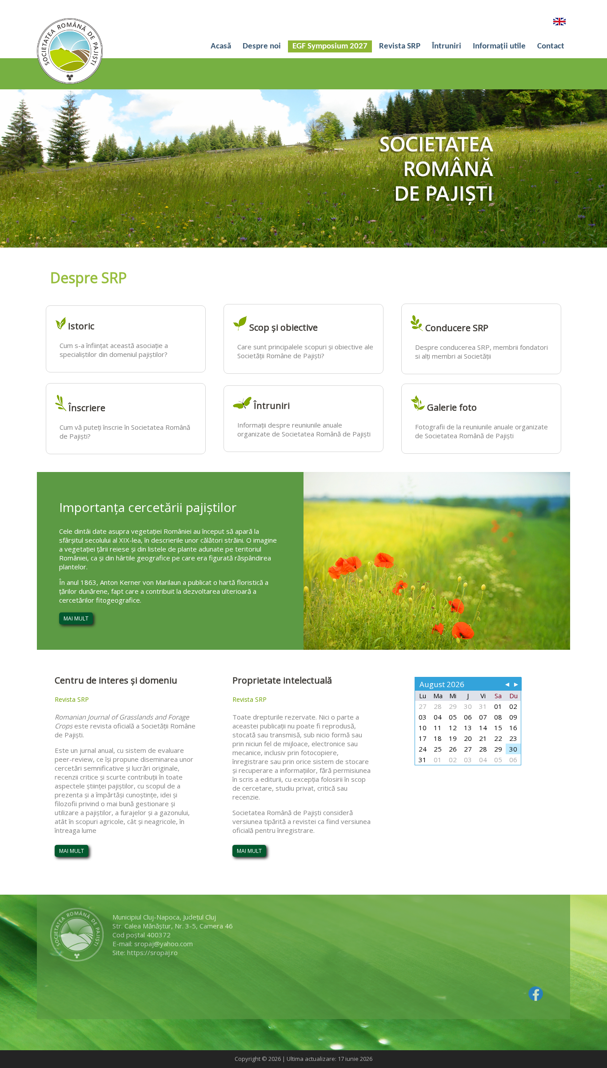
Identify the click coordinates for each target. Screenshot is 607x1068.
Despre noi (262, 46)
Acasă (221, 46)
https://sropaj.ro (152, 952)
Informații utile (499, 46)
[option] (303, 168)
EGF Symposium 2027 (329, 46)
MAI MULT (76, 618)
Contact (550, 46)
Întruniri (446, 46)
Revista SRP (399, 46)
